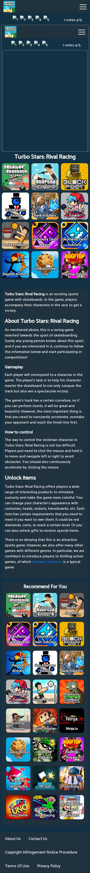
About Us (13, 839)
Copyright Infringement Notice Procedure (41, 852)
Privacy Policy (48, 866)
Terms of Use (17, 866)
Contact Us (38, 839)
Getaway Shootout (47, 562)
